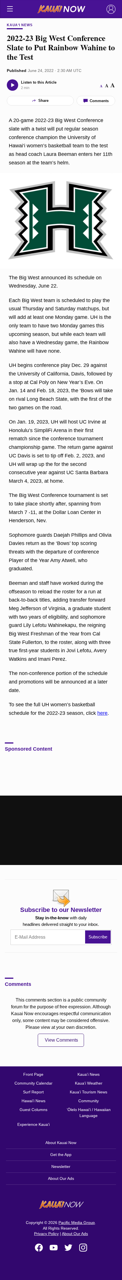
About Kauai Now (60, 1142)
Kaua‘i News (20, 25)
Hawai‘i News (33, 1101)
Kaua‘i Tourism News (88, 1092)
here (102, 713)
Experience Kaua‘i (33, 1124)
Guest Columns (33, 1109)
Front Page (33, 1074)
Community (88, 1101)
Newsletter (60, 1166)
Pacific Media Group (76, 1222)
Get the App (60, 1154)
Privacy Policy (46, 1233)
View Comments (61, 1040)
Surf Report (33, 1092)
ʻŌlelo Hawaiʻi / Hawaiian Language (89, 1112)
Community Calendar (33, 1083)
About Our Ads (61, 1178)
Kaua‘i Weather (88, 1083)
